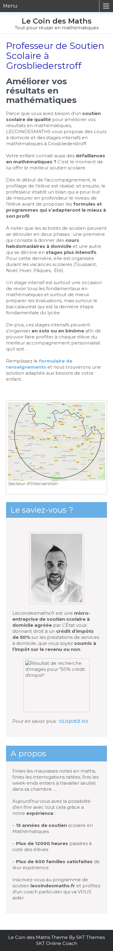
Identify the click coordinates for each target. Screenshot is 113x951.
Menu (10, 6)
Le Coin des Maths (57, 21)
